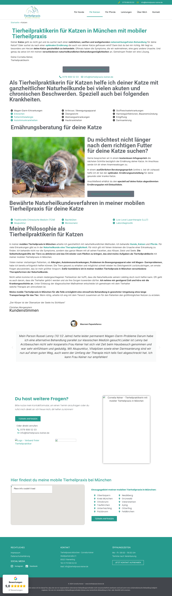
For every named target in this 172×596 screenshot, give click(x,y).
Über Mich (142, 12)
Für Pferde (110, 12)
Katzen (141, 244)
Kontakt (156, 12)
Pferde (153, 244)
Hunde (133, 244)
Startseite (15, 22)
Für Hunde (79, 12)
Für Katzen (94, 12)
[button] (12, 347)
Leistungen (126, 12)
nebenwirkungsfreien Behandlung (129, 42)
